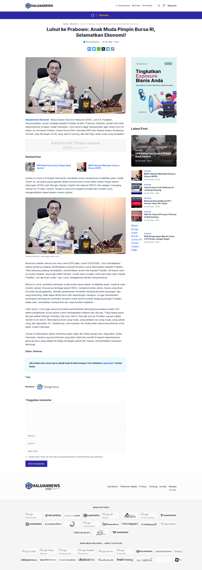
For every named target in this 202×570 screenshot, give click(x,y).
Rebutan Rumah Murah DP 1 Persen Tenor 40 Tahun (157, 202)
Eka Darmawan (92, 42)
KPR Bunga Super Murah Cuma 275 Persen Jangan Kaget (159, 237)
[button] (159, 5)
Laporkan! (108, 363)
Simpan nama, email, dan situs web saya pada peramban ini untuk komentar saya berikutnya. (66, 457)
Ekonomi (103, 15)
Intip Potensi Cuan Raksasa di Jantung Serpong (159, 188)
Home (65, 24)
